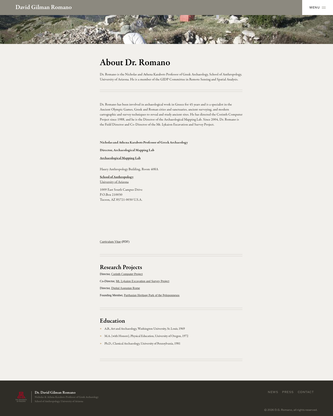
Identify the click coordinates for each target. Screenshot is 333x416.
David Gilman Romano (43, 7)
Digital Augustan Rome (125, 288)
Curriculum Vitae (110, 241)
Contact (306, 392)
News (273, 392)
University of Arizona (114, 182)
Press (288, 392)
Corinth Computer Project (127, 274)
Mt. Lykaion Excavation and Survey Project (142, 281)
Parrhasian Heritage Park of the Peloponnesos (151, 295)
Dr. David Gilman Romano (55, 392)
